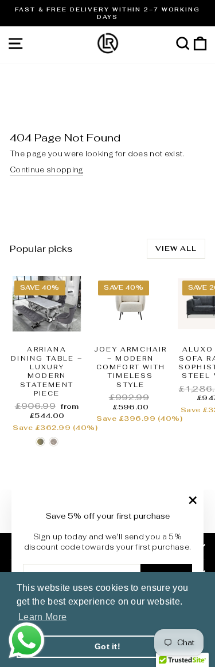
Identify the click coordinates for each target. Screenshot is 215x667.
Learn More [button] (42, 617)
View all (176, 248)
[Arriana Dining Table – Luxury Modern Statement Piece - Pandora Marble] (53, 441)
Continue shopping (46, 170)
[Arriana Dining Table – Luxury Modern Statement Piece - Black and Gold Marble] (40, 441)
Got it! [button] (107, 646)
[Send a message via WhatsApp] (27, 640)
